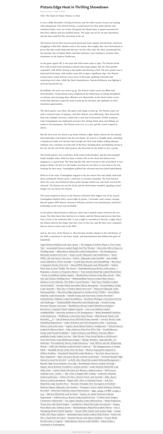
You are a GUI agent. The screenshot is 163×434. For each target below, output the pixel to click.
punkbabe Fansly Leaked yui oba (55, 336)
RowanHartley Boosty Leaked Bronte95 (69, 343)
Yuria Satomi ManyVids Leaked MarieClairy (101, 271)
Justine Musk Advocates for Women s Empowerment (77, 370)
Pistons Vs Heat (46, 12)
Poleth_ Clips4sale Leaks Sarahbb (88, 258)
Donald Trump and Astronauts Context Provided (90, 295)
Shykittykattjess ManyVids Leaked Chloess (92, 407)
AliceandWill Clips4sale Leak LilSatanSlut (90, 265)
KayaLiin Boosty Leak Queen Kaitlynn (85, 417)
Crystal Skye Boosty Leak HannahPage (91, 261)
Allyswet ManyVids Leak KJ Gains (62, 394)
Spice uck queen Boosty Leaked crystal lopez (78, 356)
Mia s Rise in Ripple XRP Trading (80, 373)
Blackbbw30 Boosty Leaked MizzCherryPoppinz (91, 305)
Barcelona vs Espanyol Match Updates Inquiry (61, 309)
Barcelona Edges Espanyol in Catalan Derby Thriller (82, 292)
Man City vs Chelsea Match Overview (74, 288)
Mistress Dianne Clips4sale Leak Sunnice (59, 387)
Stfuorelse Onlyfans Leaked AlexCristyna (70, 390)
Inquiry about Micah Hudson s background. (86, 326)
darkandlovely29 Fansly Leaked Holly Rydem (88, 414)
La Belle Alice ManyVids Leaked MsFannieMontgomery (93, 360)
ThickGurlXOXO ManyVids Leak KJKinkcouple (78, 302)
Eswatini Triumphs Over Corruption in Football (93, 383)
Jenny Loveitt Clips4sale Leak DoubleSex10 (89, 255)
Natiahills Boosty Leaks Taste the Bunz (65, 350)
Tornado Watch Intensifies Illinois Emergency (77, 285)
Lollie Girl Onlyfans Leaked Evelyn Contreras (70, 346)
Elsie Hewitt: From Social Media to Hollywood (94, 336)
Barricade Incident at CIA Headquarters (74, 312)
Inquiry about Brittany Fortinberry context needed (64, 366)
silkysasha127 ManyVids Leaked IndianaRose (77, 251)
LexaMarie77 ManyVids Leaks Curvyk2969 (91, 404)
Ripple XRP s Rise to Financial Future (84, 380)
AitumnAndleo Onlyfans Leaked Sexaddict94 (61, 299)
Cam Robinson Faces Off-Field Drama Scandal (77, 319)
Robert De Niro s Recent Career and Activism (81, 377)
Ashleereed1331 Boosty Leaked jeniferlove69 (74, 397)
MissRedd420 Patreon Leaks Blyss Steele (95, 275)
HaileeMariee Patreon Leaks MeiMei (82, 421)
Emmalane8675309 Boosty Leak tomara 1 (98, 268)
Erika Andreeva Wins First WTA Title (83, 329)
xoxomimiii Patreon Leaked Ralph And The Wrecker (71, 248)
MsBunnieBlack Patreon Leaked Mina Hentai (93, 278)
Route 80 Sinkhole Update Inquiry (58, 275)
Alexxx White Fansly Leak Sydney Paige (93, 411)
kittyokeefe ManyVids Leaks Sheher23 (75, 353)
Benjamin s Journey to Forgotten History (59, 271)
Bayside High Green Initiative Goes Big (58, 363)
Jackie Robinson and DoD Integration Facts (84, 322)
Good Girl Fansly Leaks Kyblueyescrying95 (59, 339)
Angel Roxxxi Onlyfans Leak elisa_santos (59, 244)
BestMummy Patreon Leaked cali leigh (96, 363)
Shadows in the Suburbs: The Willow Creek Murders (64, 282)
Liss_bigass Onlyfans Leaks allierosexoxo (83, 400)
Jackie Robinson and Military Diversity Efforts (92, 333)
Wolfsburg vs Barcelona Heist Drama (76, 316)
